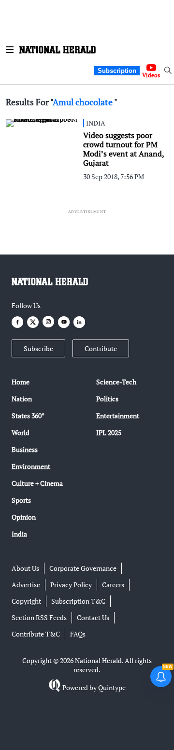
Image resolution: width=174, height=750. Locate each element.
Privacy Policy (71, 584)
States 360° (28, 415)
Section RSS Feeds (39, 617)
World (20, 432)
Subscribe (38, 348)
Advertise (26, 584)
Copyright (26, 601)
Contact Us (93, 617)
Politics (107, 398)
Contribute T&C (36, 633)
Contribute (101, 348)
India (19, 533)
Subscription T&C (78, 601)
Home (20, 381)
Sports (21, 500)
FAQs (78, 633)
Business (25, 449)
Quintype (112, 687)
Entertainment (117, 415)
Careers (113, 584)
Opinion (24, 517)
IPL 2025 (108, 432)
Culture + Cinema (37, 483)
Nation (22, 398)
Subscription (117, 70)
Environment (31, 466)
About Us (25, 568)
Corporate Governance (82, 568)
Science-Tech (116, 381)
